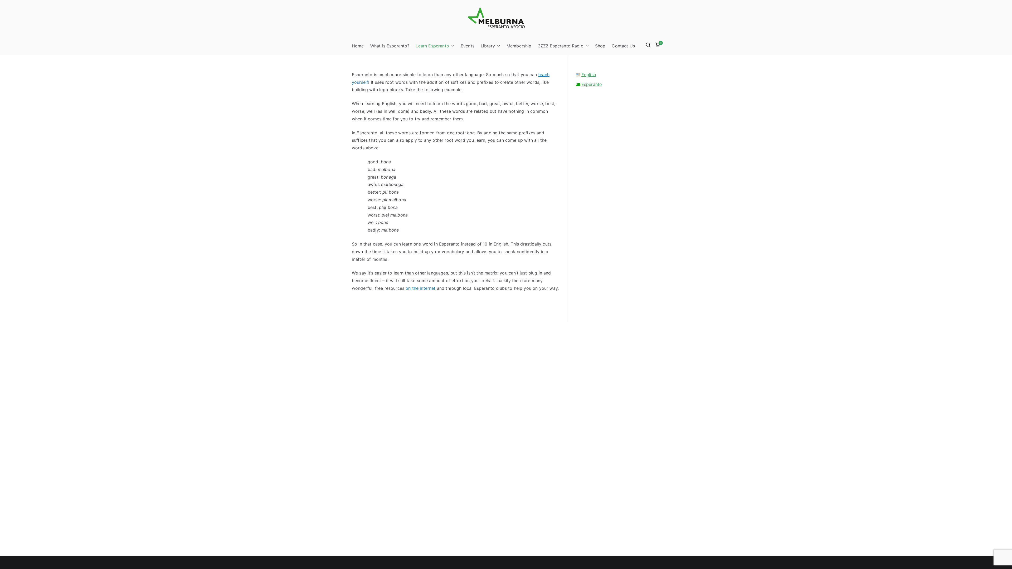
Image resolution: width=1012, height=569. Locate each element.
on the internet (420, 288)
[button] (451, 46)
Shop (600, 45)
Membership (519, 45)
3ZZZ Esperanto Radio (560, 45)
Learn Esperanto (432, 45)
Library (488, 45)
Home (358, 45)
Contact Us (623, 45)
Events (467, 45)
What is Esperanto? (390, 45)
